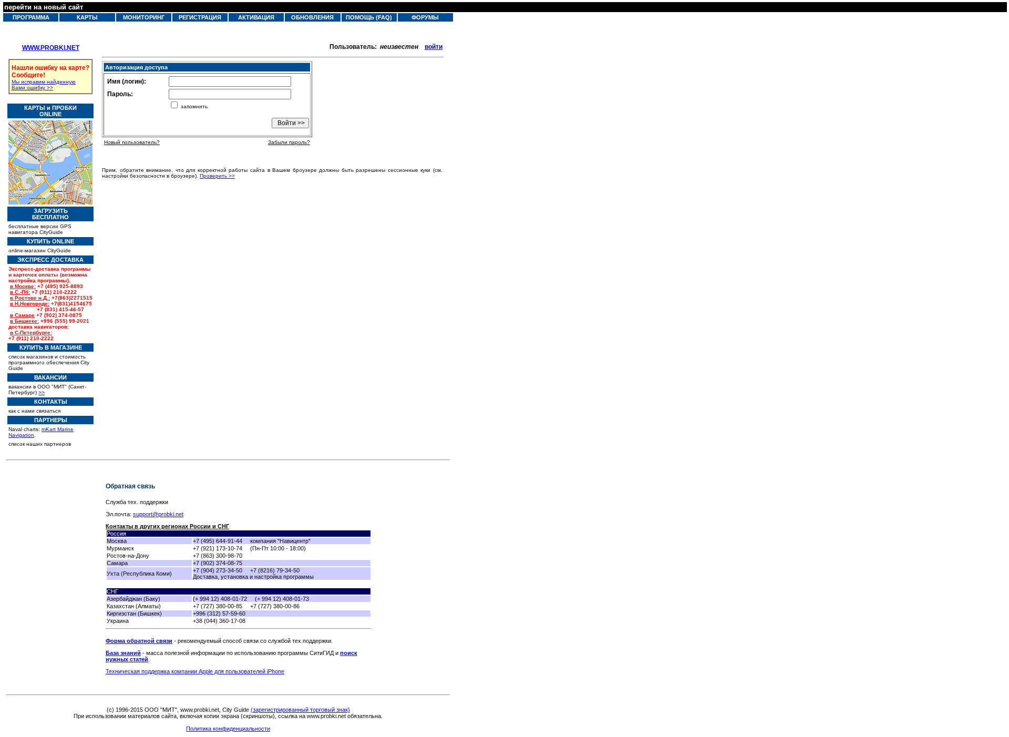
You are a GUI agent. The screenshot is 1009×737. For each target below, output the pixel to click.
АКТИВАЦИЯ (256, 17)
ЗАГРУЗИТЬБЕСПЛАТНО (50, 214)
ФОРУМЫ (425, 17)
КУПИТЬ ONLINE (50, 241)
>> (41, 392)
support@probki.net (158, 514)
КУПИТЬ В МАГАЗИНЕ (50, 347)
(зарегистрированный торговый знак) (300, 710)
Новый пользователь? (132, 142)
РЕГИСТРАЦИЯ (200, 17)
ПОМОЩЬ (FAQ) (369, 17)
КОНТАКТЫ (50, 401)
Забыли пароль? (289, 142)
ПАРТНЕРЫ (50, 420)
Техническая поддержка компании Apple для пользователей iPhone (195, 671)
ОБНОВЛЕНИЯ (312, 17)
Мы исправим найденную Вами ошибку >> (44, 84)
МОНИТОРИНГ (143, 17)
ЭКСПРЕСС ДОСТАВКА (50, 260)
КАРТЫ (87, 17)
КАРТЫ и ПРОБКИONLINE (50, 111)
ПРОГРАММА (31, 17)
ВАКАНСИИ (50, 377)
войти (433, 46)
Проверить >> (217, 176)
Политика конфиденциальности (228, 728)
